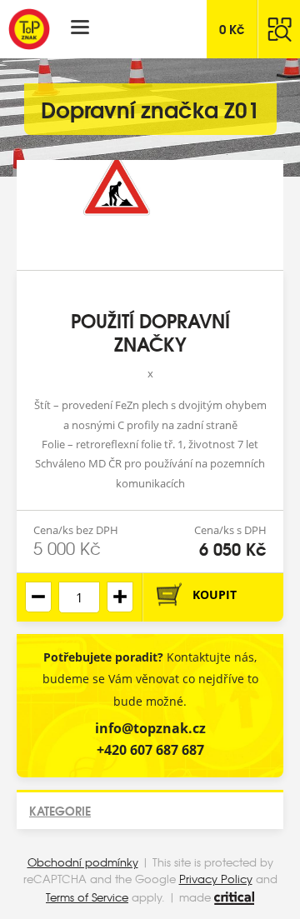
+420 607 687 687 (150, 750)
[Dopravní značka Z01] (150, 215)
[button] (120, 597)
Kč (232, 28)
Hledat (279, 29)
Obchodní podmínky (83, 862)
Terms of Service (87, 897)
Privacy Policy (215, 879)
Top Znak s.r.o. (29, 29)
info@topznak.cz (150, 728)
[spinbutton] (79, 597)
